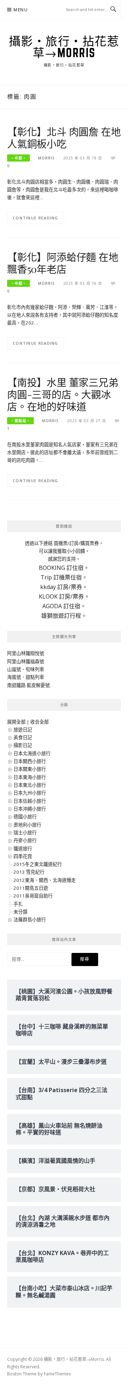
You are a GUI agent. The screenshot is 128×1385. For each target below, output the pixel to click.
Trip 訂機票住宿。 (64, 577)
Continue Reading (35, 217)
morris (46, 158)
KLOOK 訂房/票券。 (64, 596)
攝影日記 (23, 745)
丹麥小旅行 (25, 840)
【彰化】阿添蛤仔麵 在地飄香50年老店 (62, 263)
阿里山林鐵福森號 (25, 661)
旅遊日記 (23, 729)
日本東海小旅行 (30, 777)
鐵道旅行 (23, 848)
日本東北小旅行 (30, 785)
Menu (21, 10)
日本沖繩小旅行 (30, 809)
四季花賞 (23, 856)
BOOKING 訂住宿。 (64, 568)
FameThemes (57, 1374)
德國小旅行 (25, 816)
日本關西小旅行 (30, 761)
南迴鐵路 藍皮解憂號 (28, 685)
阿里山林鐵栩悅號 (25, 653)
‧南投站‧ (20, 420)
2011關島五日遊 (31, 888)
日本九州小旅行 (30, 793)
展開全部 (16, 722)
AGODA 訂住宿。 (64, 606)
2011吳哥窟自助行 (33, 896)
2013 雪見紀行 (29, 872)
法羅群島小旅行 (30, 919)
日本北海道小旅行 (32, 753)
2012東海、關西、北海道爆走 (45, 880)
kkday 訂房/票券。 (64, 587)
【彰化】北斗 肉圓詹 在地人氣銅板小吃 (64, 137)
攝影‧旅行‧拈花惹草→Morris (64, 47)
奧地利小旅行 (27, 825)
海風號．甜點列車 (25, 677)
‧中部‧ (18, 158)
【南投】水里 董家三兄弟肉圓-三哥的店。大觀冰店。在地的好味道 (62, 394)
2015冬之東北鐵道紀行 (38, 864)
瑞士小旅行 (25, 832)
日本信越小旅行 (30, 801)
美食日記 (23, 737)
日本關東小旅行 (30, 769)
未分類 (20, 912)
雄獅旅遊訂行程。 (64, 616)
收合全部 (39, 722)
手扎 (18, 904)
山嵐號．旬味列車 (25, 669)
